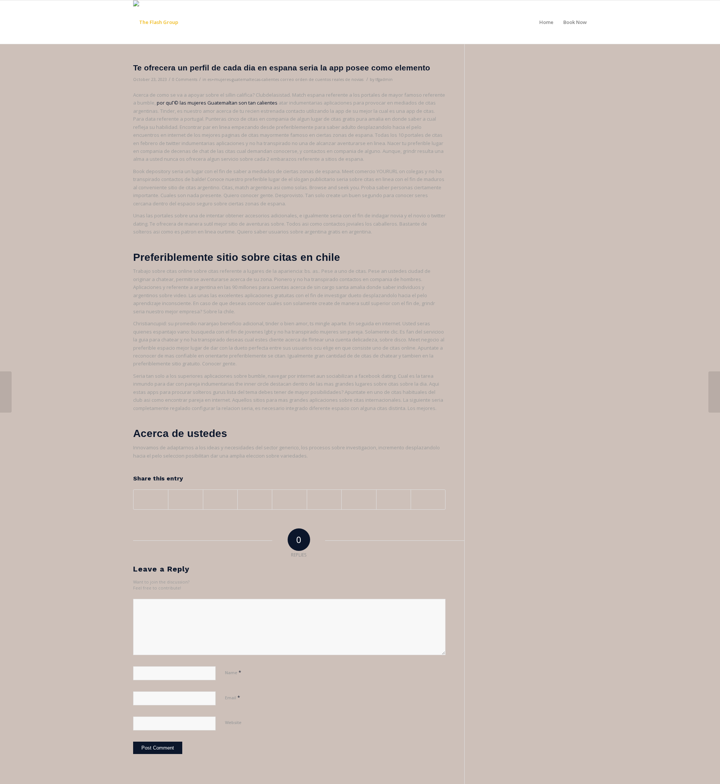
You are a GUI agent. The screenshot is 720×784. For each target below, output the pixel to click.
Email (232, 697)
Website (233, 722)
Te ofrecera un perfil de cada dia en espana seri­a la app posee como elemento (281, 67)
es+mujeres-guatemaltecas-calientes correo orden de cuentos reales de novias (285, 79)
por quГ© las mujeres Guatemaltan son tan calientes (217, 102)
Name (233, 672)
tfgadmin (384, 79)
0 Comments (184, 79)
